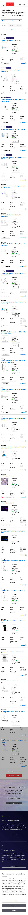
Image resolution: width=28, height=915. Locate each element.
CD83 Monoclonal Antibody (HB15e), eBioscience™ (13, 129)
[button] (14, 30)
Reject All (14, 905)
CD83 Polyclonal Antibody (7, 476)
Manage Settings (14, 901)
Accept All (14, 910)
